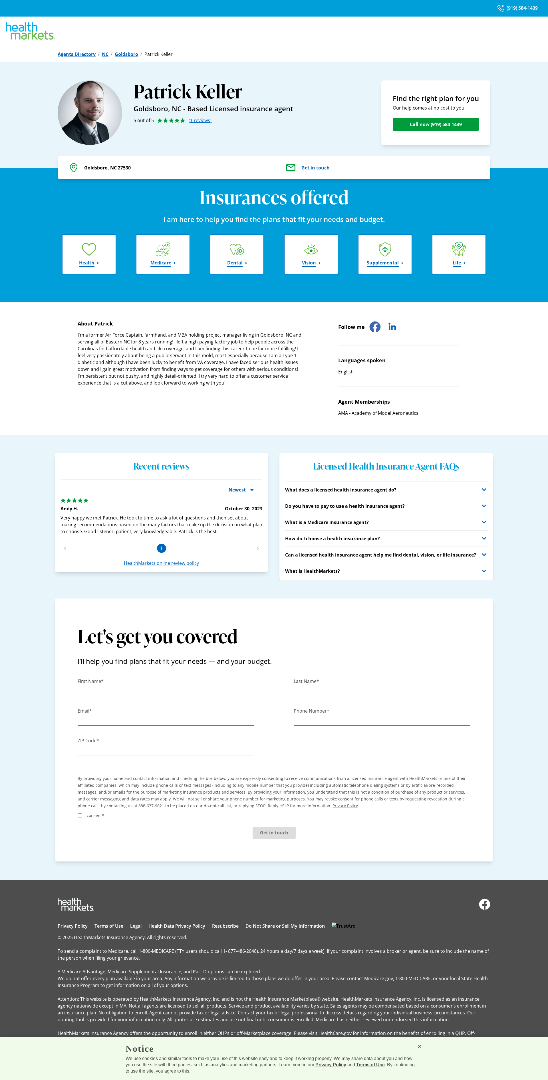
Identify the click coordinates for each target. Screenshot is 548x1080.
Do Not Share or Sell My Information (285, 926)
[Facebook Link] (484, 904)
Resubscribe (225, 926)
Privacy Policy (73, 926)
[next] (257, 548)
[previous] (65, 548)
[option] (161, 516)
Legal (136, 926)
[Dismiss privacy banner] (419, 1046)
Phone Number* (311, 711)
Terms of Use (108, 926)
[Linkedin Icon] (392, 327)
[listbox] (161, 514)
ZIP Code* (88, 740)
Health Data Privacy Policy (176, 926)
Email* (85, 711)
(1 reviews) (200, 120)
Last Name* (306, 681)
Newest (237, 490)
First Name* (91, 681)
